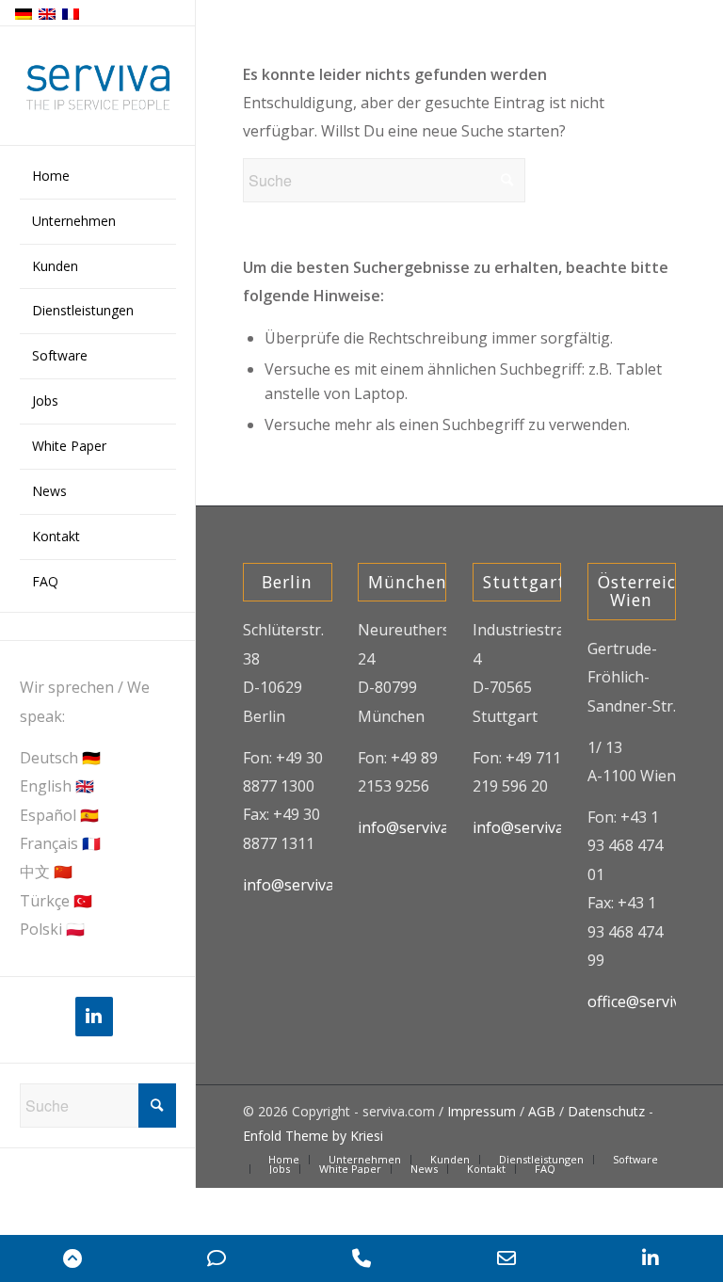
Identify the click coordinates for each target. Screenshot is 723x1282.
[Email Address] (506, 1258)
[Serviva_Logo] (98, 87)
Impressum (481, 1111)
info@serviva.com (304, 884)
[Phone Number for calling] (361, 1258)
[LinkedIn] (94, 1016)
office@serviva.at (646, 1001)
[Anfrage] (217, 1258)
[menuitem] (98, 177)
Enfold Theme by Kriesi (313, 1136)
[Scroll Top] (72, 1258)
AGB (541, 1111)
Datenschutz (606, 1111)
